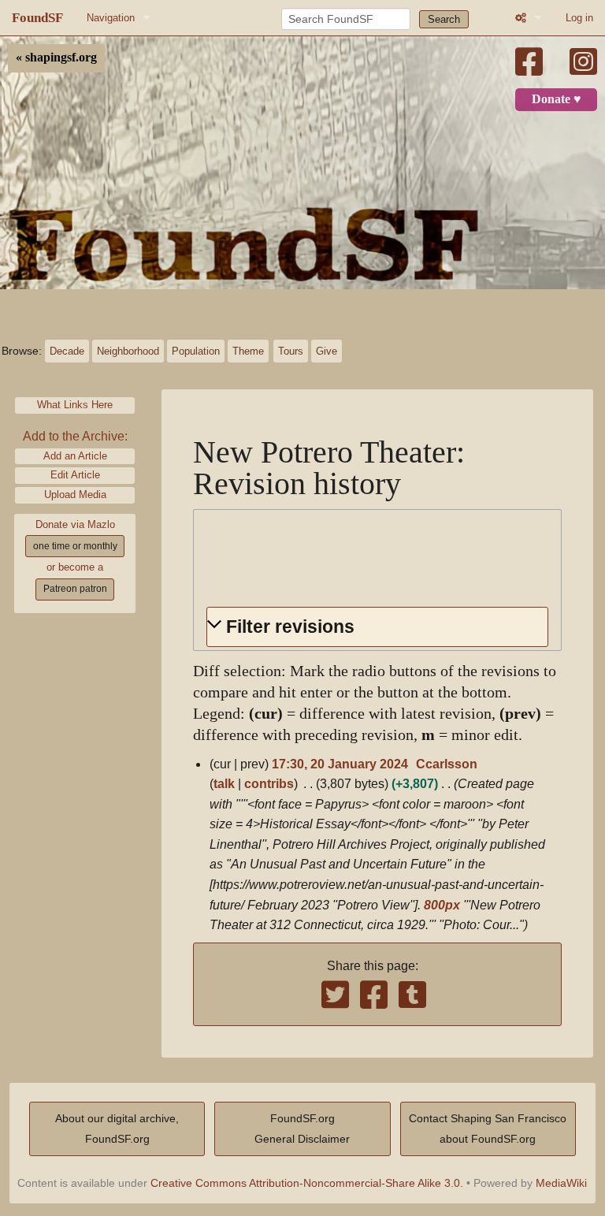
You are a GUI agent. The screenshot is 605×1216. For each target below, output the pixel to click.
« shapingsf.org (56, 57)
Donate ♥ (556, 99)
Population (196, 351)
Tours (290, 351)
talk (224, 783)
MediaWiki (561, 1183)
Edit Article (75, 475)
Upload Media (75, 494)
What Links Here (75, 405)
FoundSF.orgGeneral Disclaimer (302, 1128)
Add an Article (75, 456)
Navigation (111, 18)
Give (326, 351)
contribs (269, 783)
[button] (377, 627)
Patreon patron (75, 588)
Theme (248, 351)
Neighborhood (128, 351)
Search (444, 19)
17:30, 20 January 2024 (340, 764)
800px (442, 905)
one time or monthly (75, 546)
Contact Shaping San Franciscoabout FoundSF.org (487, 1128)
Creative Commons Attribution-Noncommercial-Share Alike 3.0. (306, 1183)
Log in (579, 18)
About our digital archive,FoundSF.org (117, 1128)
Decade (67, 351)
